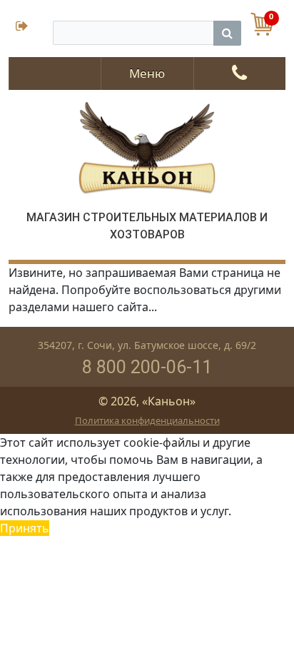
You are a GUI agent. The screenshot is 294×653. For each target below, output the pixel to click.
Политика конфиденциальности (147, 420)
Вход (31, 27)
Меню (147, 73)
